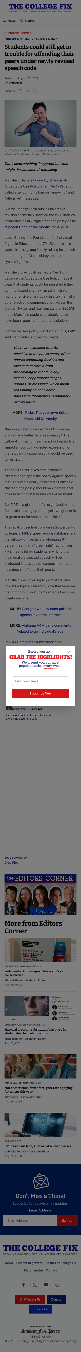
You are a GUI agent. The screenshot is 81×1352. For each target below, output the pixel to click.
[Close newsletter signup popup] (68, 652)
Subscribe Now (40, 693)
